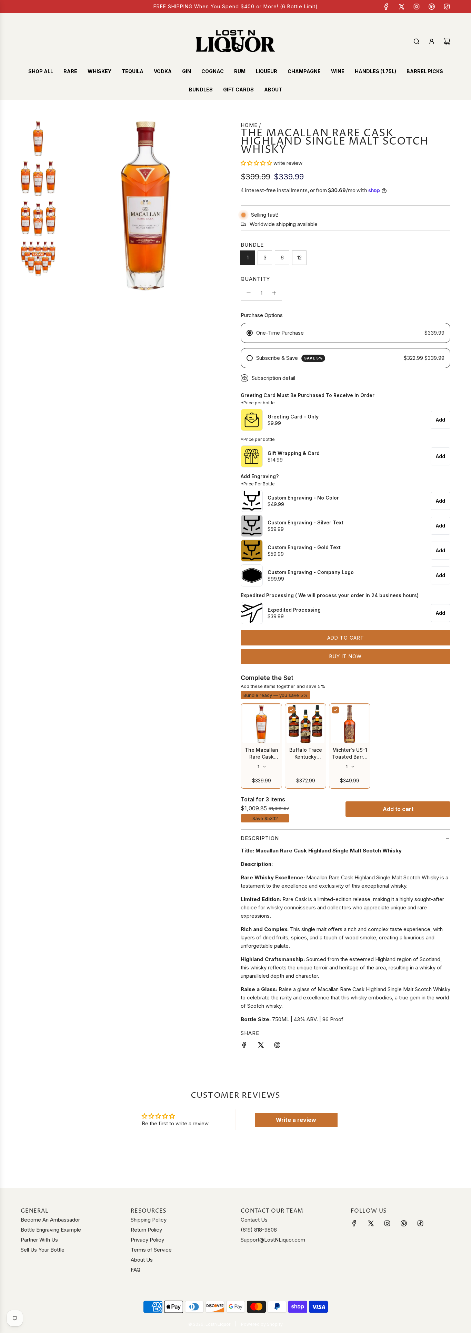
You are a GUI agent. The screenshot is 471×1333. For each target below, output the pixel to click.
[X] (401, 6)
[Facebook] (386, 6)
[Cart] (446, 41)
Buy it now (345, 656)
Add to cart (398, 809)
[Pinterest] (431, 6)
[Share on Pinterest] (277, 1046)
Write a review (296, 1119)
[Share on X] (260, 1046)
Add (440, 420)
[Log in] (431, 41)
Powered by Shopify (262, 1324)
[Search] (416, 41)
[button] (256, 163)
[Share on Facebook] (244, 1046)
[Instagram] (416, 6)
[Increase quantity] (274, 292)
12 (299, 257)
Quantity (255, 279)
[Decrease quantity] (248, 292)
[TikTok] (446, 6)
